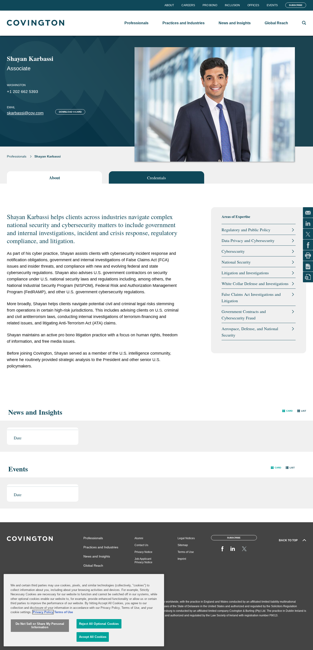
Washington (16, 85)
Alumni (139, 538)
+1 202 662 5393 (22, 91)
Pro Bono (210, 5)
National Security (236, 262)
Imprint (182, 558)
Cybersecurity (233, 251)
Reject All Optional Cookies (99, 624)
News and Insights (96, 556)
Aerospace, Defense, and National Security (250, 332)
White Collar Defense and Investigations (255, 283)
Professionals (16, 156)
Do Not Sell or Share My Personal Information (40, 625)
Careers (188, 5)
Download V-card (70, 112)
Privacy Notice (143, 552)
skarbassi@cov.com (25, 113)
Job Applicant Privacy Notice (143, 560)
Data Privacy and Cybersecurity (248, 240)
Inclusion (232, 5)
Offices (253, 5)
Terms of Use (186, 552)
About (169, 5)
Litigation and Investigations (245, 272)
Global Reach (93, 565)
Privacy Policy (43, 612)
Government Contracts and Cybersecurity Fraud (244, 315)
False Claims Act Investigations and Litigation (251, 297)
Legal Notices (186, 538)
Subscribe (295, 5)
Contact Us (141, 545)
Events (272, 5)
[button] (287, 410)
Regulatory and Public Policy (246, 229)
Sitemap (183, 545)
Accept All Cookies (92, 637)
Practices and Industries (100, 547)
